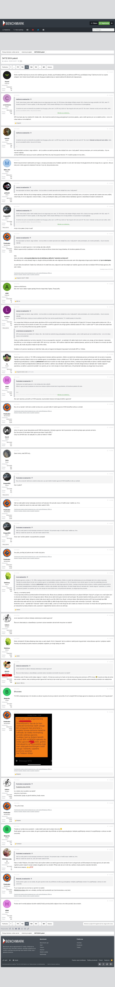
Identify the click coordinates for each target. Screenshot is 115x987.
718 (22, 67)
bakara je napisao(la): (22, 665)
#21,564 (111, 712)
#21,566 (111, 803)
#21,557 (111, 523)
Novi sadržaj (19, 30)
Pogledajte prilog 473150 (23, 787)
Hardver (42, 949)
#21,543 (111, 128)
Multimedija (43, 954)
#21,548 (111, 283)
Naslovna (7, 30)
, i (22, 278)
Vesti (41, 945)
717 (18, 67)
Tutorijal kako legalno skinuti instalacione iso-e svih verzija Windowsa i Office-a (33, 273)
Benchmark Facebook (43, 30)
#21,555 (111, 473)
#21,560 (111, 615)
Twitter (79, 947)
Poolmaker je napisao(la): (23, 381)
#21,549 (111, 307)
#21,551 (111, 377)
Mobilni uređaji (44, 952)
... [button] (13, 67)
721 (36, 67)
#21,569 (111, 874)
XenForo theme (50, 964)
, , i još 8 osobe (25, 371)
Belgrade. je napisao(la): (23, 878)
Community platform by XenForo (15, 964)
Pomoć (101, 960)
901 (44, 67)
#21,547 (111, 233)
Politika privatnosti (92, 960)
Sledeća (50, 67)
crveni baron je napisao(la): (24, 331)
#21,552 (111, 404)
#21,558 (111, 549)
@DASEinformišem (19, 890)
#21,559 (111, 573)
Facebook (79, 945)
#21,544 (111, 160)
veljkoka (6, 61)
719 (27, 67)
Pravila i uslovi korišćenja (79, 960)
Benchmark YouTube (32, 30)
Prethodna (5, 67)
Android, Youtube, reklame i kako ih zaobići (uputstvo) (26, 274)
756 (21, 61)
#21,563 (111, 688)
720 (31, 67)
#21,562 (111, 661)
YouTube (79, 942)
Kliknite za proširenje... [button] (64, 113)
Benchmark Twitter (38, 30)
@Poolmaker (18, 691)
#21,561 (111, 638)
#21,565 (111, 780)
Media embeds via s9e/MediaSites (37, 964)
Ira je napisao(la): (21, 577)
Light (5, 960)
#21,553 (111, 427)
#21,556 (111, 500)
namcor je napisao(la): (22, 187)
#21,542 (111, 95)
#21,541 (111, 72)
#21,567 (111, 826)
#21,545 (111, 183)
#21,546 (111, 206)
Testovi (42, 947)
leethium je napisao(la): (23, 99)
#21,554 (111, 450)
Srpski (16, 960)
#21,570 (111, 900)
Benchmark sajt (27, 30)
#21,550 (111, 354)
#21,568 (111, 849)
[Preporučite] (108, 72)
